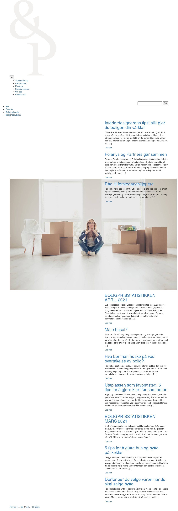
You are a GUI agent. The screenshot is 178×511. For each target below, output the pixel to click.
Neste (37, 506)
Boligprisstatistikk (13, 114)
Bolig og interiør (12, 112)
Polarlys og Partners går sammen (136, 154)
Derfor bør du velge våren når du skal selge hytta (135, 481)
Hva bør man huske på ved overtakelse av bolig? (129, 358)
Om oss (18, 91)
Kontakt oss (20, 94)
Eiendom (9, 109)
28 (27, 506)
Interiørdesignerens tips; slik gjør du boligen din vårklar (135, 125)
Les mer (108, 147)
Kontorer (19, 86)
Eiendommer (21, 83)
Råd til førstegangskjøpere (129, 184)
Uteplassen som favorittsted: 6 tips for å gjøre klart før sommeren (136, 387)
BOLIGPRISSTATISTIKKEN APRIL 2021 (130, 297)
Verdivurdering (21, 80)
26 (22, 506)
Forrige (13, 506)
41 (33, 506)
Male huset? (116, 329)
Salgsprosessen (22, 88)
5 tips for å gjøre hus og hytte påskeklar (132, 450)
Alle (7, 106)
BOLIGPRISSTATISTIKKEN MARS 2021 (130, 418)
